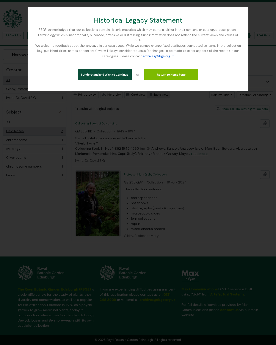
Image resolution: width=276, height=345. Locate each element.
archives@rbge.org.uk (158, 56)
